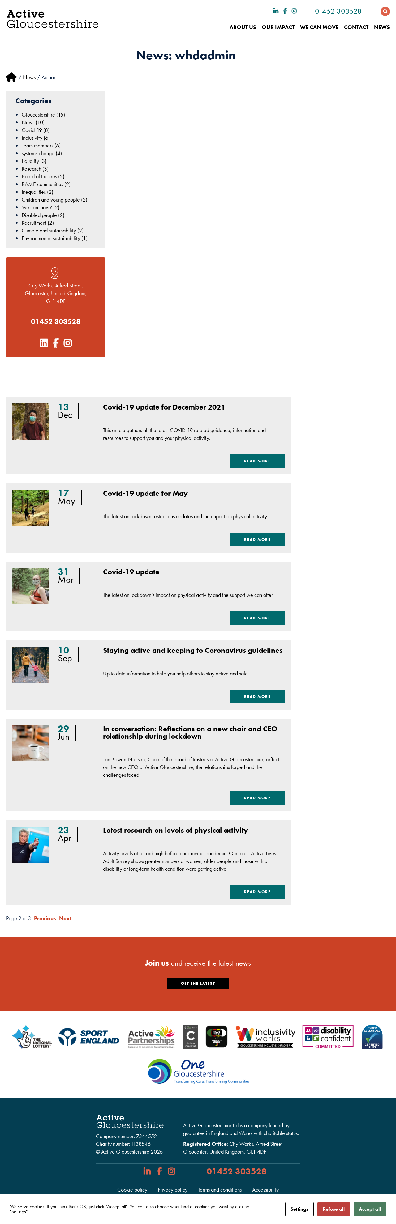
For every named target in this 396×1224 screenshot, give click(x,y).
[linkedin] (275, 11)
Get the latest (198, 983)
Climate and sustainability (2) (53, 230)
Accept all (370, 1209)
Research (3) (35, 168)
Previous (45, 918)
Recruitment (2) (38, 222)
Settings (299, 1209)
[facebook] (285, 11)
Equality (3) (34, 160)
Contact (356, 27)
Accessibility (265, 1189)
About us (243, 27)
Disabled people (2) (43, 215)
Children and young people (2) (54, 199)
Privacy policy (172, 1189)
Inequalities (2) (37, 191)
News (382, 27)
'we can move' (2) (40, 207)
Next (65, 918)
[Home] (11, 77)
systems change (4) (42, 153)
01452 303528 (338, 11)
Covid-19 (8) (36, 130)
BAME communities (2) (46, 184)
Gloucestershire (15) (43, 114)
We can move (319, 27)
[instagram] (294, 11)
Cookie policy (132, 1189)
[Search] (382, 11)
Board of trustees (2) (43, 176)
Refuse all (334, 1209)
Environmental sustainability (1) (55, 238)
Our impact (278, 27)
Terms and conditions (220, 1189)
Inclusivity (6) (36, 137)
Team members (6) (41, 145)
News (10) (33, 122)
